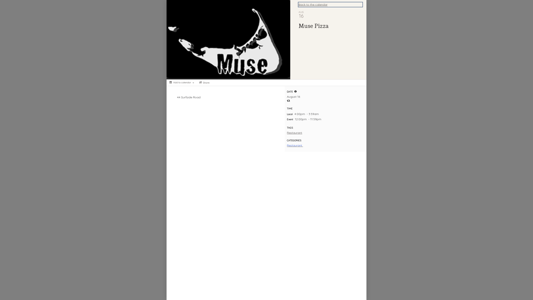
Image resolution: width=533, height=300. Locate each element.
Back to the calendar (313, 4)
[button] (295, 91)
